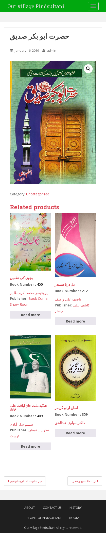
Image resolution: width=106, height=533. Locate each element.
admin (51, 50)
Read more (30, 314)
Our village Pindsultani (35, 6)
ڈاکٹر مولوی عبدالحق (70, 422)
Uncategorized (37, 194)
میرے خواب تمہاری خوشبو (26, 481)
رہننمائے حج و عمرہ (83, 481)
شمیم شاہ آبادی (21, 424)
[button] (88, 68)
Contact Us (52, 508)
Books (74, 518)
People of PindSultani (44, 518)
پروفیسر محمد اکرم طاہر (29, 292)
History (76, 508)
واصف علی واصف (68, 299)
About (29, 508)
